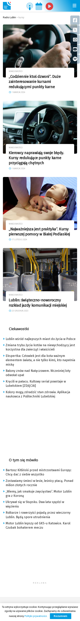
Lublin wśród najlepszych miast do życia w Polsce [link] (41, 339)
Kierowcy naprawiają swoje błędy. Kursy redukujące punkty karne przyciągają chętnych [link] (36, 158)
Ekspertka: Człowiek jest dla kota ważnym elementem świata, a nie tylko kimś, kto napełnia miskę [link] (40, 360)
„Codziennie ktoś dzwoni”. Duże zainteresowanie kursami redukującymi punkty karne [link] (35, 81)
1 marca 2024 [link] (18, 92)
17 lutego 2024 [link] (19, 240)
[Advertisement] (40, 426)
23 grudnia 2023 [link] (19, 311)
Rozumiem (60, 616)
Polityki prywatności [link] (35, 616)
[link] (7, 6)
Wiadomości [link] (16, 71)
